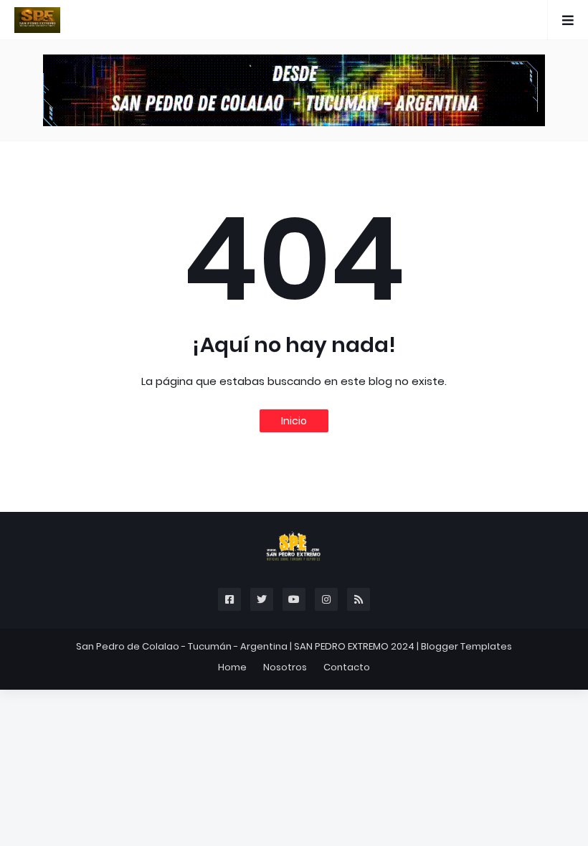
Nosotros (285, 667)
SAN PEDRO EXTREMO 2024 (354, 646)
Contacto (346, 667)
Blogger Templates (466, 646)
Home (232, 667)
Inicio (294, 421)
